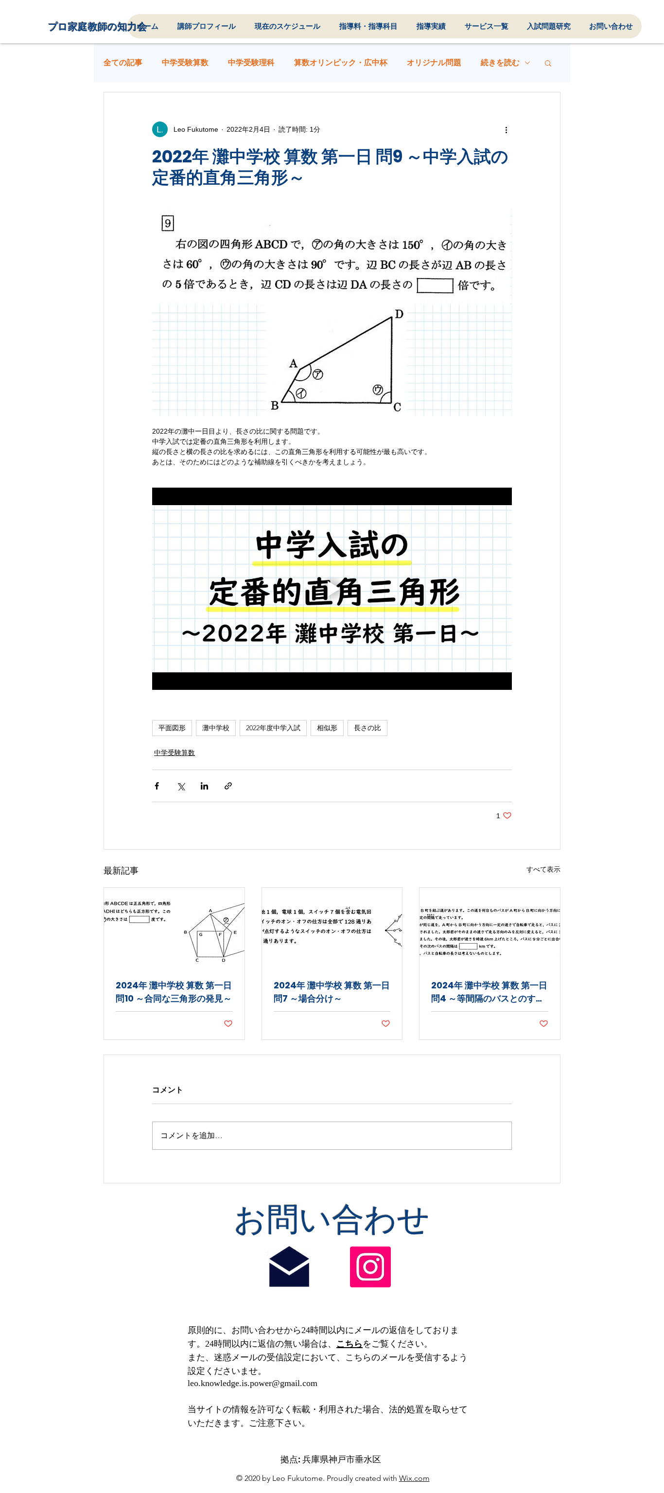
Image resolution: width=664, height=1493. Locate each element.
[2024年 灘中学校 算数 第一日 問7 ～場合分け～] (332, 927)
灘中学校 (215, 727)
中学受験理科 (251, 63)
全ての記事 (123, 63)
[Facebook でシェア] (156, 785)
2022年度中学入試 (273, 727)
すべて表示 (543, 869)
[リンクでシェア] (228, 785)
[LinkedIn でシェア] (204, 785)
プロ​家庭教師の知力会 (97, 27)
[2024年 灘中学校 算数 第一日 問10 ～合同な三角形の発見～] (174, 927)
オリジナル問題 (434, 63)
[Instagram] (370, 1267)
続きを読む (500, 63)
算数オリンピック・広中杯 (340, 63)
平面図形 (172, 727)
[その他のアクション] (506, 129)
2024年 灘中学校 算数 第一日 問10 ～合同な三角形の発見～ (174, 991)
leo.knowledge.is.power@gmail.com (252, 1383)
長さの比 (367, 727)
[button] (548, 63)
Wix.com (414, 1478)
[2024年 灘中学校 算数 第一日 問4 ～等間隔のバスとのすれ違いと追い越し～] (489, 927)
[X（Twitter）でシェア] (180, 785)
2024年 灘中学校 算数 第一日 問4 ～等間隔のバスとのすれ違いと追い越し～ (489, 992)
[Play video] (332, 589)
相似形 (327, 727)
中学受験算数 (185, 63)
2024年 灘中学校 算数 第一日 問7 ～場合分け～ (332, 991)
